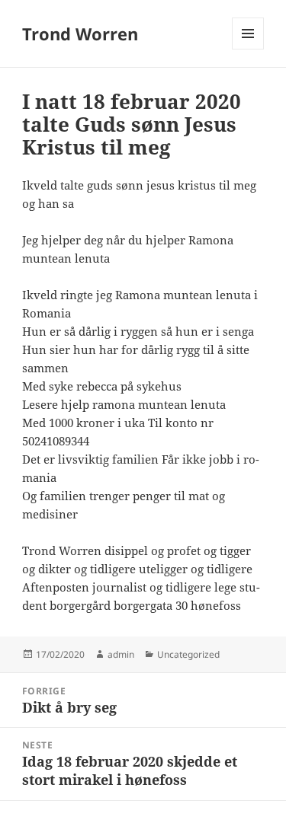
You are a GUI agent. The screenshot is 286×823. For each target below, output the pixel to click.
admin (121, 654)
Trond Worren (80, 33)
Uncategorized (188, 654)
